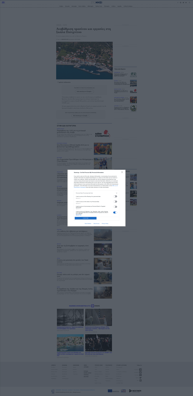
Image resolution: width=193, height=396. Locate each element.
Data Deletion (88, 223)
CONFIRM (85, 218)
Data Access (96, 223)
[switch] (115, 196)
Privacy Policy (105, 223)
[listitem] (96, 193)
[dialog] (96, 198)
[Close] (122, 172)
